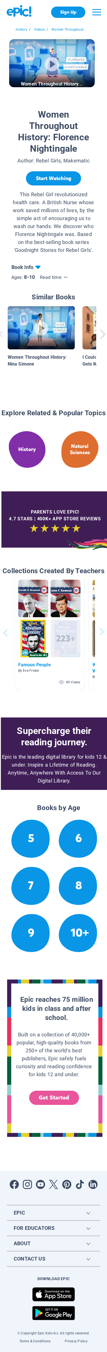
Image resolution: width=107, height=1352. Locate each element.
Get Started (54, 1097)
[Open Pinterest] (66, 1184)
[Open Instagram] (27, 1184)
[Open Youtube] (40, 1184)
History (21, 30)
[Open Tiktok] (79, 1184)
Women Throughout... (68, 30)
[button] (49, 633)
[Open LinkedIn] (93, 1184)
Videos (39, 30)
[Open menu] (97, 12)
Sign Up (68, 12)
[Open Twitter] (53, 1184)
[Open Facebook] (14, 1184)
